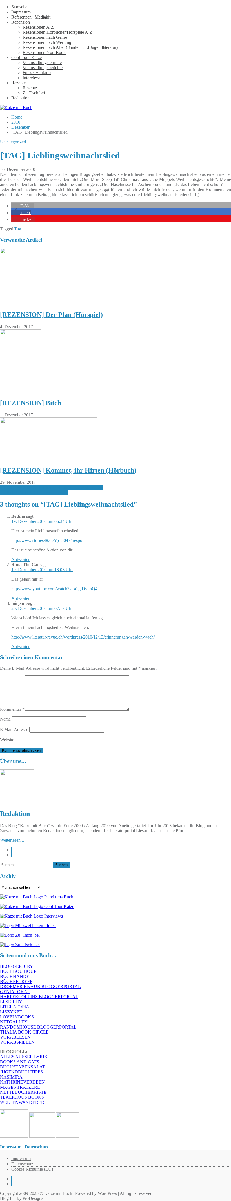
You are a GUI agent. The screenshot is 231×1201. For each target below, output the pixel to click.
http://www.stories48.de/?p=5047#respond (49, 540)
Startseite (19, 6)
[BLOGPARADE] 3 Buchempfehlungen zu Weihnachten (51, 487)
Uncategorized (13, 141)
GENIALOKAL (15, 991)
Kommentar (12, 709)
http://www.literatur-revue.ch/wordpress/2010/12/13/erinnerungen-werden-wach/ (83, 637)
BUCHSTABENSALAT (22, 1066)
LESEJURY (11, 1001)
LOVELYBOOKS (17, 1016)
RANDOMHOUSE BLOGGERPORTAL (38, 1027)
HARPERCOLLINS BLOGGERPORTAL (39, 996)
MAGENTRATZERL (20, 1087)
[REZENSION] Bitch (30, 403)
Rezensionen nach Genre (45, 37)
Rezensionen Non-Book (44, 52)
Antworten (20, 559)
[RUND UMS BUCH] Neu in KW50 (34, 492)
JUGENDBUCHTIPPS (21, 1072)
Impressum (21, 12)
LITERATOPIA (14, 1006)
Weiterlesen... (14, 840)
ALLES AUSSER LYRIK (24, 1056)
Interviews (32, 77)
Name (5, 719)
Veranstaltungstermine (42, 62)
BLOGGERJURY (16, 966)
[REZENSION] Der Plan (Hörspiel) (51, 314)
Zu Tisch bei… (36, 92)
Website (7, 739)
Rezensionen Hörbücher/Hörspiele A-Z (57, 32)
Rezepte (18, 82)
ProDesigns (33, 1198)
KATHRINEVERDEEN (22, 1082)
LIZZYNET (11, 1011)
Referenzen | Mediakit (30, 17)
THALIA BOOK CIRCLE (24, 1032)
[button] (22, 205)
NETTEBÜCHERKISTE (23, 1092)
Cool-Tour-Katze (26, 57)
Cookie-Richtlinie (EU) (32, 1169)
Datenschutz (22, 1163)
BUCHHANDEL (16, 976)
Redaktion (20, 98)
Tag (17, 228)
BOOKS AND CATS (19, 1061)
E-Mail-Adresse (14, 729)
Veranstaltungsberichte (43, 67)
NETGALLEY (14, 1022)
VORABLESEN (15, 1037)
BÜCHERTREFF (16, 981)
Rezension (20, 22)
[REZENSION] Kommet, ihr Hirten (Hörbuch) (68, 470)
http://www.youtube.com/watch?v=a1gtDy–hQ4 (54, 588)
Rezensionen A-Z (38, 27)
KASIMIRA (11, 1077)
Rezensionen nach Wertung (47, 42)
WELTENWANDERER (22, 1102)
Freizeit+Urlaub (37, 72)
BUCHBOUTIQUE (18, 971)
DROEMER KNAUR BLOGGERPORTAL (40, 986)
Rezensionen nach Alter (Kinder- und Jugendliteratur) (70, 47)
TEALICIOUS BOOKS (22, 1097)
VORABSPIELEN (17, 1042)
